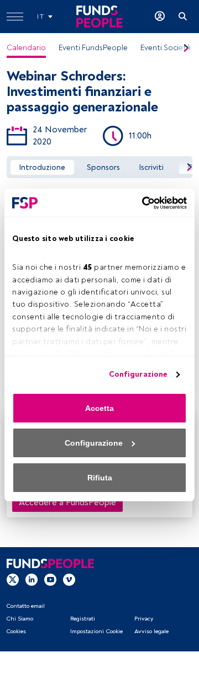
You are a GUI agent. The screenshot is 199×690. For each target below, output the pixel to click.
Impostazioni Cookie (96, 631)
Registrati (82, 618)
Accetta (99, 408)
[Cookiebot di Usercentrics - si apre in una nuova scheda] (141, 203)
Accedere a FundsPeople (67, 502)
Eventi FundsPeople (93, 47)
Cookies (16, 631)
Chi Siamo (19, 618)
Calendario (26, 47)
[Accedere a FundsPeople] (160, 17)
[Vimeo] (69, 579)
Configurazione (138, 374)
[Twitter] (13, 579)
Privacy (143, 618)
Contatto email (25, 605)
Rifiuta (99, 477)
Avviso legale (151, 631)
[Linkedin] (31, 579)
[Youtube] (50, 579)
